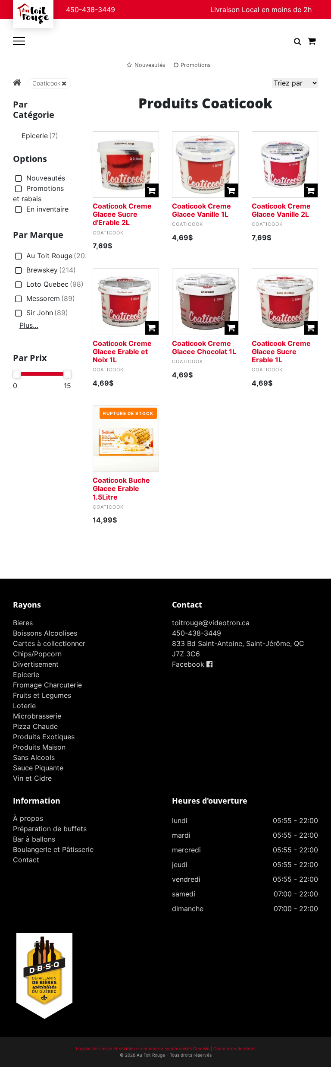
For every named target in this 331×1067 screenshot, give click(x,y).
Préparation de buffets (50, 828)
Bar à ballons (34, 839)
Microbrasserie (37, 716)
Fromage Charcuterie (47, 685)
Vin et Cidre (32, 778)
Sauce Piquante (38, 767)
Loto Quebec (55, 284)
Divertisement (36, 664)
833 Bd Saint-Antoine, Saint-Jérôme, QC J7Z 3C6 (238, 648)
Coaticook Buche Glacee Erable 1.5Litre (121, 488)
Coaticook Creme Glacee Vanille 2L (281, 210)
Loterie (24, 705)
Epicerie (40, 135)
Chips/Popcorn (37, 653)
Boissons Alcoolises (45, 633)
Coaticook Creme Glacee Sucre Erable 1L (281, 351)
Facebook (189, 664)
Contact (26, 859)
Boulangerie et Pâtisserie (53, 849)
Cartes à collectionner (49, 643)
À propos (28, 818)
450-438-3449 (90, 9)
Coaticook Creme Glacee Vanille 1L (201, 210)
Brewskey (51, 270)
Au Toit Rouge (59, 255)
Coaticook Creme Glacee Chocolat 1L (204, 347)
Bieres (23, 622)
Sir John (47, 312)
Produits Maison (39, 747)
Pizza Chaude (35, 726)
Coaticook (46, 83)
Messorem (50, 298)
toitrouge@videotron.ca (211, 622)
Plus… (28, 325)
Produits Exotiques (44, 736)
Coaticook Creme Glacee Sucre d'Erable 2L (122, 214)
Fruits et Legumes (42, 695)
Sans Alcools (34, 757)
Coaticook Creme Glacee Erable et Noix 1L (122, 351)
